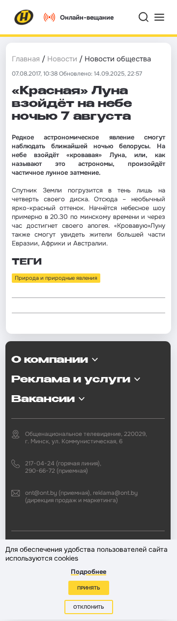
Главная (26, 59)
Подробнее (88, 571)
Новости (62, 59)
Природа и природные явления (56, 277)
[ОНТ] (24, 17)
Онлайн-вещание (87, 17)
